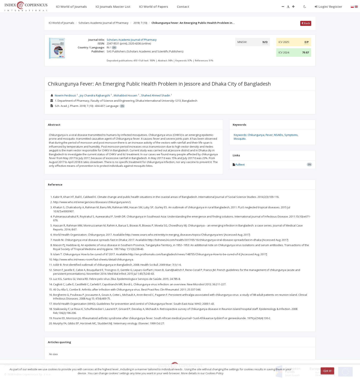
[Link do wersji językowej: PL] (352, 6)
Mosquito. (240, 138)
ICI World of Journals (61, 23)
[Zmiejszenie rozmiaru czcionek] (280, 6)
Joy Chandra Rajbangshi (95, 95)
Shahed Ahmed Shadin (155, 95)
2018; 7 (140, 23)
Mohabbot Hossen (125, 95)
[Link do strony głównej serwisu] (26, 6)
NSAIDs (278, 135)
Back (306, 23)
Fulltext (240, 164)
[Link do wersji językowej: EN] (356, 6)
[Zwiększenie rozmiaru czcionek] (295, 6)
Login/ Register (330, 6)
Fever (269, 135)
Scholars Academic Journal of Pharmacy (104, 23)
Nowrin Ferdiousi (65, 95)
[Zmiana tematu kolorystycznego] (304, 6)
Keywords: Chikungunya (249, 135)
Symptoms (291, 135)
